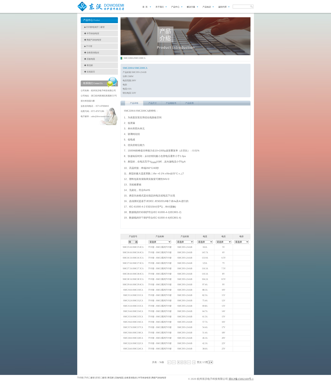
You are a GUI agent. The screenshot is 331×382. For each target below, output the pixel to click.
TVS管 (80, 377)
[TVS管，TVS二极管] (100, 11)
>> (189, 362)
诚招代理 (222, 7)
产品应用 (189, 103)
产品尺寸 (152, 103)
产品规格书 (171, 103)
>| (194, 362)
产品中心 (175, 7)
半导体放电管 (144, 377)
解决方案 (191, 7)
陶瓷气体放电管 (159, 377)
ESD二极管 (101, 377)
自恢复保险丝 (130, 377)
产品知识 (207, 7)
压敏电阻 (119, 377)
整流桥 (111, 377)
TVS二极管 (89, 377)
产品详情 (134, 103)
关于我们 (160, 7)
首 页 (144, 7)
